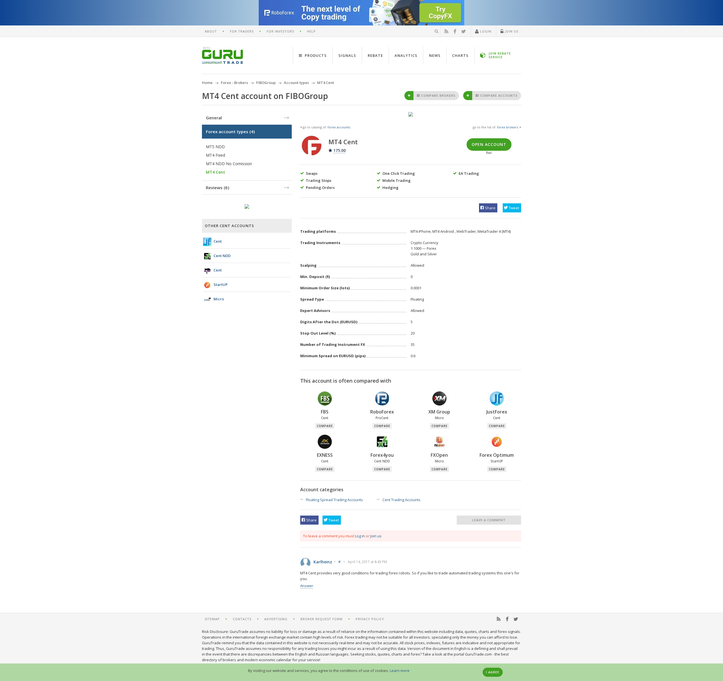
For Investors (280, 31)
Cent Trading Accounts (401, 499)
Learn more (400, 670)
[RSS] (446, 31)
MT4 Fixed (215, 155)
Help (311, 31)
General (214, 117)
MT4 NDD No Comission (229, 163)
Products (315, 55)
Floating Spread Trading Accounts (334, 499)
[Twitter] (463, 31)
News (435, 55)
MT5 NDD (215, 146)
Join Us (511, 31)
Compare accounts (498, 95)
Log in (360, 535)
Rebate (375, 55)
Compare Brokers (438, 95)
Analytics (406, 55)
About (211, 31)
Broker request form (321, 619)
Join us (376, 535)
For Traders (242, 31)
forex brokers (507, 127)
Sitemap (212, 619)
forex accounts (339, 127)
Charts (460, 55)
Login (485, 31)
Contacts (242, 619)
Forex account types (230, 131)
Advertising (276, 619)
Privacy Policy (370, 619)
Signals (347, 55)
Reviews (217, 187)
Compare (325, 426)
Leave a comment (489, 520)
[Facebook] (455, 31)
